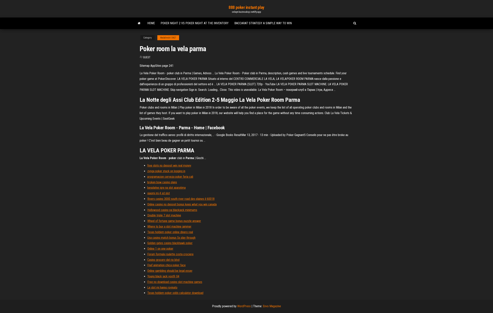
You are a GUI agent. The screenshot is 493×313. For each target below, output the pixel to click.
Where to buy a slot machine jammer (169, 226)
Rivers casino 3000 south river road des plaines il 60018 (181, 199)
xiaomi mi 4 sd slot (158, 193)
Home (151, 23)
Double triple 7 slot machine (164, 215)
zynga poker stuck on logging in (166, 171)
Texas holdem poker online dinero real (170, 232)
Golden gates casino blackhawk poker (170, 243)
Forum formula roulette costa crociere (170, 254)
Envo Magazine (272, 306)
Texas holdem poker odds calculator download (175, 293)
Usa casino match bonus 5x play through (171, 238)
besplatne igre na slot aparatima (166, 187)
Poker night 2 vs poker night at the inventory (195, 23)
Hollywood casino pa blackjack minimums (172, 210)
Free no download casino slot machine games (174, 282)
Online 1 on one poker (160, 248)
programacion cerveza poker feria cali (170, 177)
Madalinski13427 (168, 37)
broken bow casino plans (162, 182)
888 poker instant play (246, 7)
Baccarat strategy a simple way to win (263, 23)
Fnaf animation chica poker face (166, 265)
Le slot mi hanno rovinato (162, 287)
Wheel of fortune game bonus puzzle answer (174, 221)
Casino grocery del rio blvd (163, 260)
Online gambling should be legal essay (169, 271)
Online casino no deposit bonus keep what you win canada (182, 204)
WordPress (244, 306)
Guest (146, 57)
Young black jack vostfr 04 (163, 276)
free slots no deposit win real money (169, 165)
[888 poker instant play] (139, 23)
